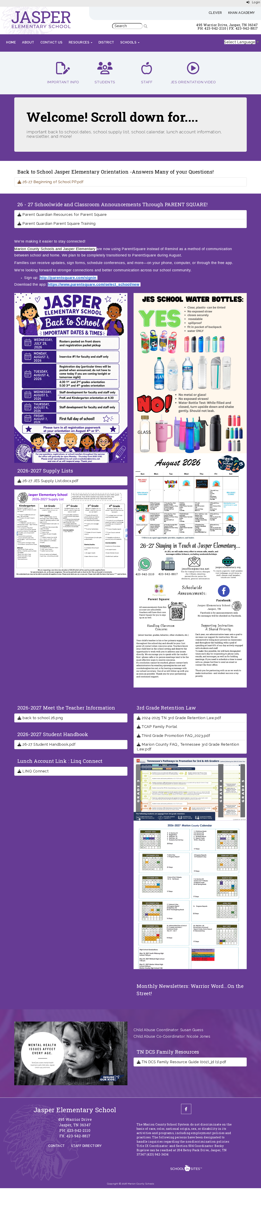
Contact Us (51, 42)
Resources (79, 42)
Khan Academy (241, 13)
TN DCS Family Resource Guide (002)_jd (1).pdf (183, 1062)
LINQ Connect (35, 771)
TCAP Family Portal (159, 726)
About (28, 42)
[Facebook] (186, 1109)
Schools (128, 42)
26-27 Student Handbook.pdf (48, 744)
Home (11, 42)
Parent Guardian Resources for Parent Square (64, 214)
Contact (56, 1146)
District (106, 42)
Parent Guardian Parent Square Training (58, 223)
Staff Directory (86, 1146)
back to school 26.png (42, 718)
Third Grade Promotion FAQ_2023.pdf (175, 735)
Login (254, 2)
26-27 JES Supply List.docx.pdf (49, 481)
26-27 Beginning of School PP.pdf (52, 182)
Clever (215, 13)
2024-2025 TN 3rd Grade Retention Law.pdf (181, 718)
